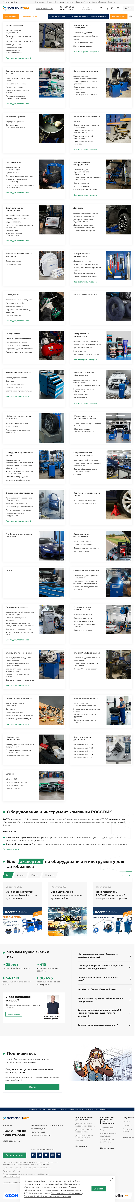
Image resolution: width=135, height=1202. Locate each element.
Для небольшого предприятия (83, 1130)
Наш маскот (81, 1146)
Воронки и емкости (14, 306)
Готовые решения (79, 16)
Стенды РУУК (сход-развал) (86, 653)
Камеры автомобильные (85, 295)
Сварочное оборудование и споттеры (85, 588)
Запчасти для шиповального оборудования (18, 751)
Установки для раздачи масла (19, 477)
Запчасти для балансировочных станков (85, 93)
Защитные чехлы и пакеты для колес (19, 254)
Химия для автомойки (83, 43)
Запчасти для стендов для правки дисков (17, 664)
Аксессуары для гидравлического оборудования (81, 171)
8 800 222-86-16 (14, 1135)
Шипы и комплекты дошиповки (82, 738)
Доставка (127, 1125)
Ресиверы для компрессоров (19, 352)
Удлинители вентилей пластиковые (83, 137)
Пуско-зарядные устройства (86, 548)
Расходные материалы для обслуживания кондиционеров (20, 624)
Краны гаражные (81, 183)
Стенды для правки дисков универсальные (18, 670)
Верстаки (10, 381)
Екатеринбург (11, 2)
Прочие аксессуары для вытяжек (84, 625)
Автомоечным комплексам (107, 1140)
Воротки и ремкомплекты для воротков (19, 311)
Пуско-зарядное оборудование (81, 535)
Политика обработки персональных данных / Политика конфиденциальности (26, 1175)
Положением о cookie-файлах (66, 1193)
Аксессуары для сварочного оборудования (85, 576)
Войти (32, 1087)
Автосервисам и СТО (108, 1129)
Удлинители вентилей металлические (83, 131)
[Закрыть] (111, 1179)
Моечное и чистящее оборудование (84, 373)
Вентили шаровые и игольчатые (15, 704)
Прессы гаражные (81, 186)
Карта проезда (38, 1132)
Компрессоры (13, 333)
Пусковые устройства (83, 551)
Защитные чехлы (13, 261)
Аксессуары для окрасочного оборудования (19, 499)
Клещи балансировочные (85, 276)
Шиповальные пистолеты (17, 756)
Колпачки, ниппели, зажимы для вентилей (86, 126)
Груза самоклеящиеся (15, 87)
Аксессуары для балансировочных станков (85, 77)
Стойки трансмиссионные (85, 189)
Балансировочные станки (86, 71)
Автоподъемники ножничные (19, 41)
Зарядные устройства (83, 545)
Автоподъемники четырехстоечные (14, 46)
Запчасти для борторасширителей (15, 126)
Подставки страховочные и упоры (86, 494)
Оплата (126, 1121)
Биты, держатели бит (15, 303)
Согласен (98, 1188)
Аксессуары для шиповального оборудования (20, 745)
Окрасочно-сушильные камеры (20, 507)
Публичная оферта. (11, 1168)
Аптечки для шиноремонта (85, 341)
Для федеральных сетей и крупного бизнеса (84, 1137)
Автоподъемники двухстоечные (13, 31)
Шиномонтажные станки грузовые (84, 715)
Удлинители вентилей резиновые (83, 143)
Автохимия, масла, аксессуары (82, 26)
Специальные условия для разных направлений (107, 1121)
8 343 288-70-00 (14, 1131)
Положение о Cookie (11, 1171)
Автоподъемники (14, 25)
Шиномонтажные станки (85, 698)
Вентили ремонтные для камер (87, 344)
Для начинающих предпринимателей (85, 1124)
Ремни (9, 570)
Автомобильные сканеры (17, 215)
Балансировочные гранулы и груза (19, 72)
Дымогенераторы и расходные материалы (19, 226)
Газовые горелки (13, 315)
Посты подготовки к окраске (18, 510)
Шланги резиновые (14, 785)
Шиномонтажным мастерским (108, 1134)
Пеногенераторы (81, 394)
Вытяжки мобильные (82, 615)
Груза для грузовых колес (17, 84)
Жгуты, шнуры (79, 351)
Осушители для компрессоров (19, 349)
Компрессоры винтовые (16, 342)
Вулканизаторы (13, 162)
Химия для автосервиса (84, 46)
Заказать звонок (14, 1155)
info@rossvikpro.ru (11, 1141)
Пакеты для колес (14, 264)
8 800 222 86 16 (67, 10)
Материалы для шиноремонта (81, 334)
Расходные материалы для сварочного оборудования (85, 582)
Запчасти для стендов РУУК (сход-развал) (85, 664)
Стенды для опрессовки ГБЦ (18, 629)
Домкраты (78, 208)
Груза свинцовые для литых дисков (18, 91)
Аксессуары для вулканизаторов (13, 168)
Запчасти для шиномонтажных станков (87, 710)
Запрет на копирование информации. (35, 1168)
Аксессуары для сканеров (17, 218)
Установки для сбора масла (18, 480)
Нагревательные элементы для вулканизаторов (20, 186)
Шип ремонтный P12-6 (83, 748)
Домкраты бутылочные (83, 216)
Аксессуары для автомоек (85, 33)
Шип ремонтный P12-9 (83, 758)
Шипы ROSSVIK (98, 16)
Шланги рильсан (13, 789)
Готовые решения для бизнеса (84, 1119)
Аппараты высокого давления (86, 385)
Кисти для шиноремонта (84, 273)
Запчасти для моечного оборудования (83, 390)
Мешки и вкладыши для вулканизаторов (16, 180)
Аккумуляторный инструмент (19, 300)
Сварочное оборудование (86, 570)
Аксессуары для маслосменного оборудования (19, 461)
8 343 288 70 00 (67, 7)
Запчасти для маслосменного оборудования (19, 467)
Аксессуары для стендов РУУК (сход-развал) (86, 659)
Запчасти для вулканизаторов (19, 176)
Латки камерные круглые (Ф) (86, 354)
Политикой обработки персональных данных (47, 1196)
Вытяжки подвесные (82, 618)
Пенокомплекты (80, 398)
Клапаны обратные (14, 712)
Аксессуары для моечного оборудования (85, 381)
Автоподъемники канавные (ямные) (18, 37)
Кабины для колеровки (16, 503)
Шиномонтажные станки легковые (84, 721)
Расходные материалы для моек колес (18, 431)
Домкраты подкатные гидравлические (83, 220)
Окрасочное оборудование (19, 493)
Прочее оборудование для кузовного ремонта (85, 470)
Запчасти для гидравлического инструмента (87, 464)
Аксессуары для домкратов (85, 213)
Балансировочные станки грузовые (85, 82)
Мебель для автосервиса (18, 372)
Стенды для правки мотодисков (20, 680)
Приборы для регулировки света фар (19, 535)
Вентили (77, 122)
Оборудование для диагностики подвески (84, 417)
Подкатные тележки (15, 384)
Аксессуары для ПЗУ (82, 541)
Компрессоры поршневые (17, 345)
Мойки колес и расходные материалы (19, 417)
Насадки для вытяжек (83, 621)
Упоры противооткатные (84, 503)
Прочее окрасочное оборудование (15, 514)
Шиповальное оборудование (13, 738)
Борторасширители (16, 116)
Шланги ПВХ (11, 779)
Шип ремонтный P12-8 (83, 754)
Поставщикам (107, 1148)
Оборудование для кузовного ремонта (83, 454)
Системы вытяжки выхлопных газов (82, 608)
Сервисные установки (17, 607)
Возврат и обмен (127, 1130)
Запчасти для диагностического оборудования (14, 233)
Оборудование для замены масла (19, 454)
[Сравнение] (106, 8)
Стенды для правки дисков (19, 653)
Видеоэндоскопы (13, 222)
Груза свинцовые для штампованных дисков (16, 97)
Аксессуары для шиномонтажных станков (84, 704)
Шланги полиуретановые (17, 782)
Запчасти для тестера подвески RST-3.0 (87, 424)
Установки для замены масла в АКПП (19, 633)
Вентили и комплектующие (86, 116)
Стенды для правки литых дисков (17, 675)
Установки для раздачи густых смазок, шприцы (19, 472)
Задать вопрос (14, 1014)
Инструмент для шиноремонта (81, 254)
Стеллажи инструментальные (19, 391)
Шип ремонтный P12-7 (83, 751)
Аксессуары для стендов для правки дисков (18, 659)
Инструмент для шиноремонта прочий (87, 269)
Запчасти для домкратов (84, 230)
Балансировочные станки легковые (85, 88)
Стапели (77, 474)
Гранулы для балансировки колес (18, 79)
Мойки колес (12, 427)
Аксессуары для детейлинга (85, 36)
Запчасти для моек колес (17, 423)
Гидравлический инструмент (86, 460)
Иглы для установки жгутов (85, 264)
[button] (130, 16)
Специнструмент (57, 16)
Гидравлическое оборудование (81, 163)
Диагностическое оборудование (14, 209)
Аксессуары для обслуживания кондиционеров (20, 613)
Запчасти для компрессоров (18, 339)
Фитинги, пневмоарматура (19, 698)
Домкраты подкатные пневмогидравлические (84, 226)
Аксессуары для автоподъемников (14, 51)
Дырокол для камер (82, 261)
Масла (76, 39)
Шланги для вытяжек (82, 630)
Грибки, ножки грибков (84, 348)
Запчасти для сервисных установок (17, 619)
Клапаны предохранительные (19, 715)
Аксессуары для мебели (16, 378)
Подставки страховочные (84, 500)
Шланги (10, 774)
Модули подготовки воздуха (18, 719)
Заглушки (10, 709)
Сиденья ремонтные (15, 387)
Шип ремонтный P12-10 (83, 744)
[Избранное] (112, 8)
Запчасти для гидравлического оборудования (87, 178)
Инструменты (13, 295)
